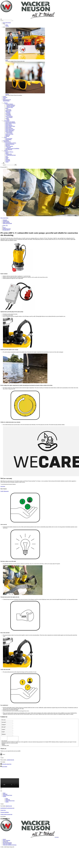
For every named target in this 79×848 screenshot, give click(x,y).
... (3, 226)
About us (6, 150)
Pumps (8, 119)
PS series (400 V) (6, 229)
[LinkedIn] (6, 818)
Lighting (7, 118)
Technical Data (6, 221)
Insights (6, 157)
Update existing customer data (6, 814)
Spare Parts (7, 145)
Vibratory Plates (10, 107)
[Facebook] (4, 818)
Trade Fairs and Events (11, 155)
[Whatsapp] (9, 818)
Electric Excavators (9, 128)
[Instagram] (2, 818)
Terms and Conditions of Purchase (9, 844)
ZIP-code (3, 727)
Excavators (9, 109)
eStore (6, 24)
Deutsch (7, 100)
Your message (4, 740)
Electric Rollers (8, 127)
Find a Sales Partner (7, 22)
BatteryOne (7, 135)
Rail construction (8, 149)
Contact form (3, 810)
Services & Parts (7, 141)
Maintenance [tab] (6, 491)
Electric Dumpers (8, 131)
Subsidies (7, 136)
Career (4, 98)
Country (3, 729)
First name (3, 719)
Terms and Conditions (7, 843)
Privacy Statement (6, 840)
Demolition (9, 115)
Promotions (7, 159)
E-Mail (3, 731)
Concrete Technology (11, 105)
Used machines (6, 140)
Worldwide (5, 97)
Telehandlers (7, 111)
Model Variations (6, 222)
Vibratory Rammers (10, 106)
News (6, 156)
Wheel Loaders (8, 110)
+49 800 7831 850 (10, 759)
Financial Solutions (9, 146)
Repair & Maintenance (9, 144)
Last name (3, 722)
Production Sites (8, 154)
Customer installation (4, 812)
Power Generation (9, 116)
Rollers (6, 108)
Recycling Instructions (7, 842)
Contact (4, 96)
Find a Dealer (4, 766)
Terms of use (5, 841)
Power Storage (9, 117)
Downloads (7, 160)
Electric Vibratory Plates (10, 126)
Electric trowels (8, 124)
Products (6, 102)
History (6, 152)
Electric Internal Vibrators (10, 122)
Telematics (9, 147)
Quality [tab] (1, 491)
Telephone (3, 734)
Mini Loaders (8, 114)
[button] (7, 99)
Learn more (2, 486)
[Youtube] (5, 818)
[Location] (1, 818)
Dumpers (8, 112)
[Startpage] (27, 18)
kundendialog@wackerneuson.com (7, 808)
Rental (5, 137)
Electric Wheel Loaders (10, 129)
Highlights (5, 220)
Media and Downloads (7, 223)
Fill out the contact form (6, 764)
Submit (3, 744)
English (4, 100)
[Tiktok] (8, 818)
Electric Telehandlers (9, 130)
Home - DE (5, 225)
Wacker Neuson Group (7, 795)
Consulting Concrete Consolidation (12, 148)
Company (3, 724)
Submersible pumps (7, 228)
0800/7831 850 (9, 806)
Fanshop (7, 25)
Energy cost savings (9, 134)
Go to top (57, 837)
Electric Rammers (8, 125)
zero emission (7, 120)
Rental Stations (8, 139)
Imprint (4, 839)
